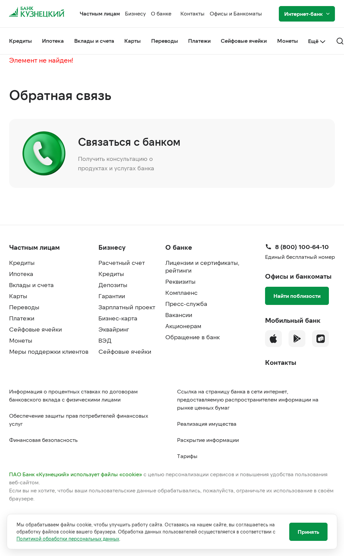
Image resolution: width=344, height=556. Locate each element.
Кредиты (20, 40)
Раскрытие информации (208, 440)
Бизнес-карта (117, 318)
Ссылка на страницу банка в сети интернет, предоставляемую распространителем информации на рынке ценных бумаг (247, 399)
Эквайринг (113, 329)
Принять (308, 531)
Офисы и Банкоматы (236, 13)
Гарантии (111, 296)
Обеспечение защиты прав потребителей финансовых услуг (78, 419)
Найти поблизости (296, 295)
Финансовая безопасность (43, 440)
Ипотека (53, 40)
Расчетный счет (121, 262)
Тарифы (187, 456)
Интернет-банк (303, 13)
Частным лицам (100, 13)
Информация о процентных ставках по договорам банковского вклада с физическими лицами (73, 395)
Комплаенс (181, 292)
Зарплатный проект (126, 307)
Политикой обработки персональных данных (67, 539)
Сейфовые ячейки (244, 40)
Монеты (287, 40)
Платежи (199, 40)
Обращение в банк (192, 337)
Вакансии (178, 314)
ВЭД (105, 340)
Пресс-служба (186, 303)
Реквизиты (180, 281)
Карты (132, 40)
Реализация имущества (206, 423)
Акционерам (183, 325)
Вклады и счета (94, 40)
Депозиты (112, 284)
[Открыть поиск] (340, 41)
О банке (161, 13)
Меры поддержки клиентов (48, 351)
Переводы (164, 40)
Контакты (192, 13)
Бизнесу (135, 13)
